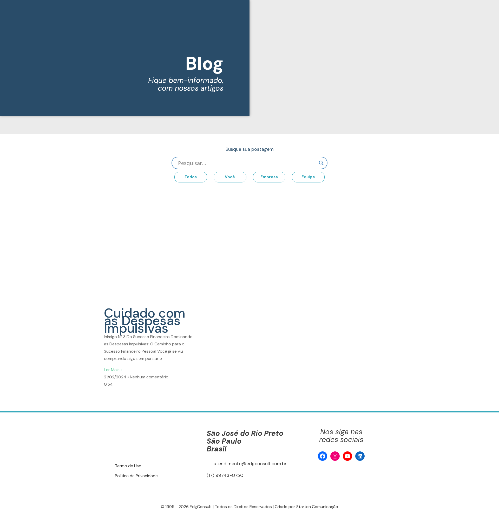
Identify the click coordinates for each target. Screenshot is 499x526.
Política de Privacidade (136, 475)
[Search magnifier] (321, 163)
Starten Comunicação (317, 506)
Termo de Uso (128, 466)
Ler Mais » (113, 369)
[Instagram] (335, 456)
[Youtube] (347, 456)
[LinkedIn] (360, 456)
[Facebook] (322, 456)
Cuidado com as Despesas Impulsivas (144, 321)
